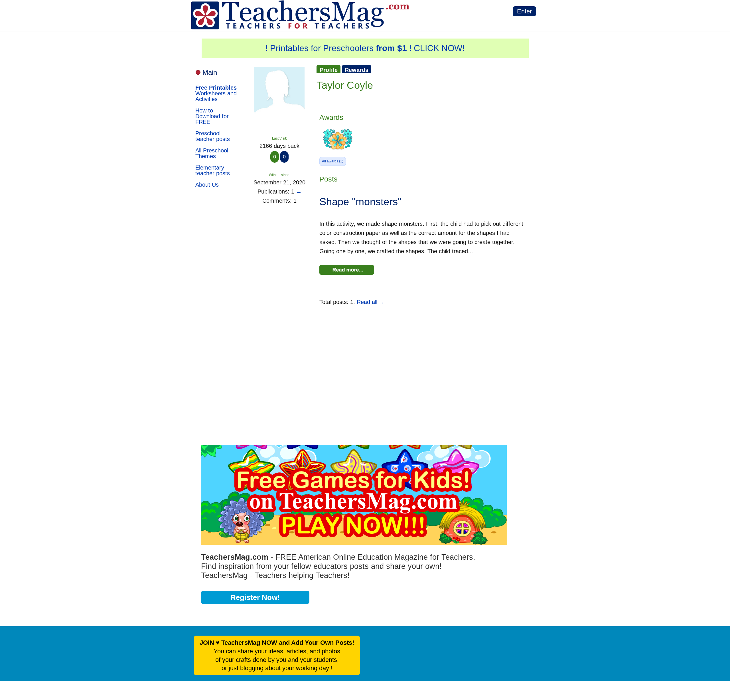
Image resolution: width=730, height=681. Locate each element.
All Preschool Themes (211, 153)
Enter (524, 11)
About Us (207, 185)
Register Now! (255, 597)
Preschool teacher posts (212, 136)
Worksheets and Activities (216, 93)
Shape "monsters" (360, 201)
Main (209, 72)
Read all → (371, 302)
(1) (332, 161)
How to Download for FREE (212, 116)
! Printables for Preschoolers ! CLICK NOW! (365, 48)
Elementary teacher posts (212, 170)
